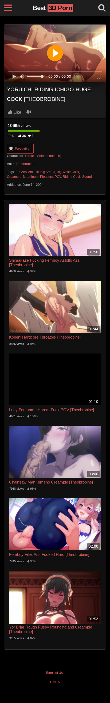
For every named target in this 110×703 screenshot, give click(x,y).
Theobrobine (25, 164)
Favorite (22, 148)
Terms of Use (55, 673)
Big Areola (47, 172)
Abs (24, 172)
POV (58, 177)
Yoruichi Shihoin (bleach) (43, 156)
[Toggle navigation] (8, 8)
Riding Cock (72, 177)
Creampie (14, 177)
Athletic (33, 172)
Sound (87, 177)
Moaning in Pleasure (38, 177)
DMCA (55, 682)
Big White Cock (68, 172)
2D (17, 172)
